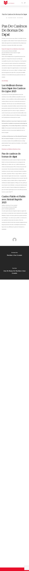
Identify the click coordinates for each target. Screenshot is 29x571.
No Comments (20, 17)
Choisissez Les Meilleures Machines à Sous (11, 149)
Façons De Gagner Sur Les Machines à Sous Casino (13, 48)
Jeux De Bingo (5, 80)
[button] (25, 2)
